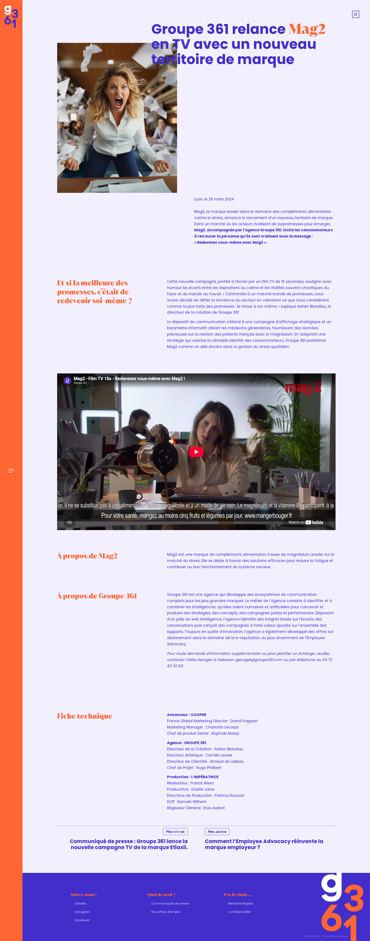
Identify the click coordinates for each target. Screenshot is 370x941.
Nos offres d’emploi (165, 912)
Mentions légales (240, 903)
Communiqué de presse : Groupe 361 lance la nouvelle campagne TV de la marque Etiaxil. (129, 840)
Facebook (82, 920)
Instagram (82, 912)
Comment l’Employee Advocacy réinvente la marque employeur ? (264, 840)
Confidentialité (239, 912)
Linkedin (81, 903)
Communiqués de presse (170, 903)
